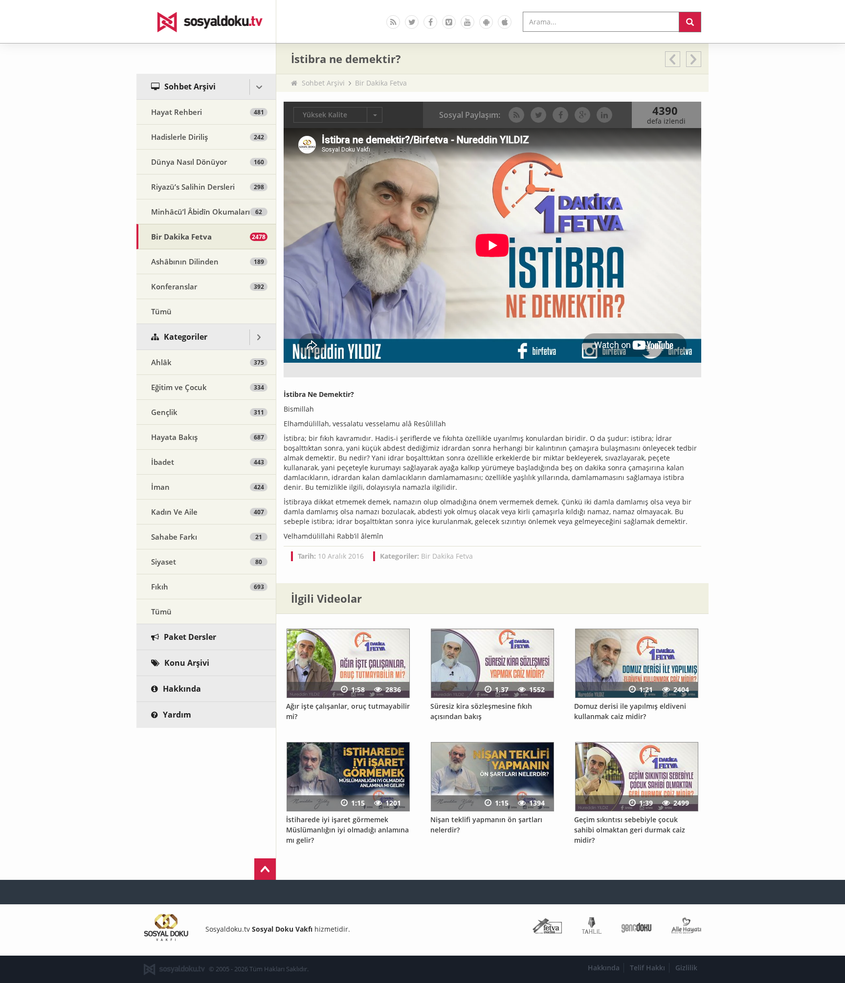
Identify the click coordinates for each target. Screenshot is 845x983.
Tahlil (591, 927)
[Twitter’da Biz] (412, 22)
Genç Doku (636, 927)
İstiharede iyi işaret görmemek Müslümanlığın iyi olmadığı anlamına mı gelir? (347, 829)
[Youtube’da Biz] (467, 22)
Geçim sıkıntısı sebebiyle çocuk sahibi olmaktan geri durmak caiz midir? (629, 829)
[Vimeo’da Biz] (449, 22)
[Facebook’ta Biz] (430, 22)
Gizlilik (686, 967)
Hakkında (604, 967)
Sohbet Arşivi (323, 82)
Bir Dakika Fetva (381, 82)
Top (265, 869)
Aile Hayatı (686, 927)
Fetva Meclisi (547, 927)
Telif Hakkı (647, 967)
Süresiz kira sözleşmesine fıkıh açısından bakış (481, 711)
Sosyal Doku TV (206, 21)
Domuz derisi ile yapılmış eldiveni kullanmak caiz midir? (630, 711)
